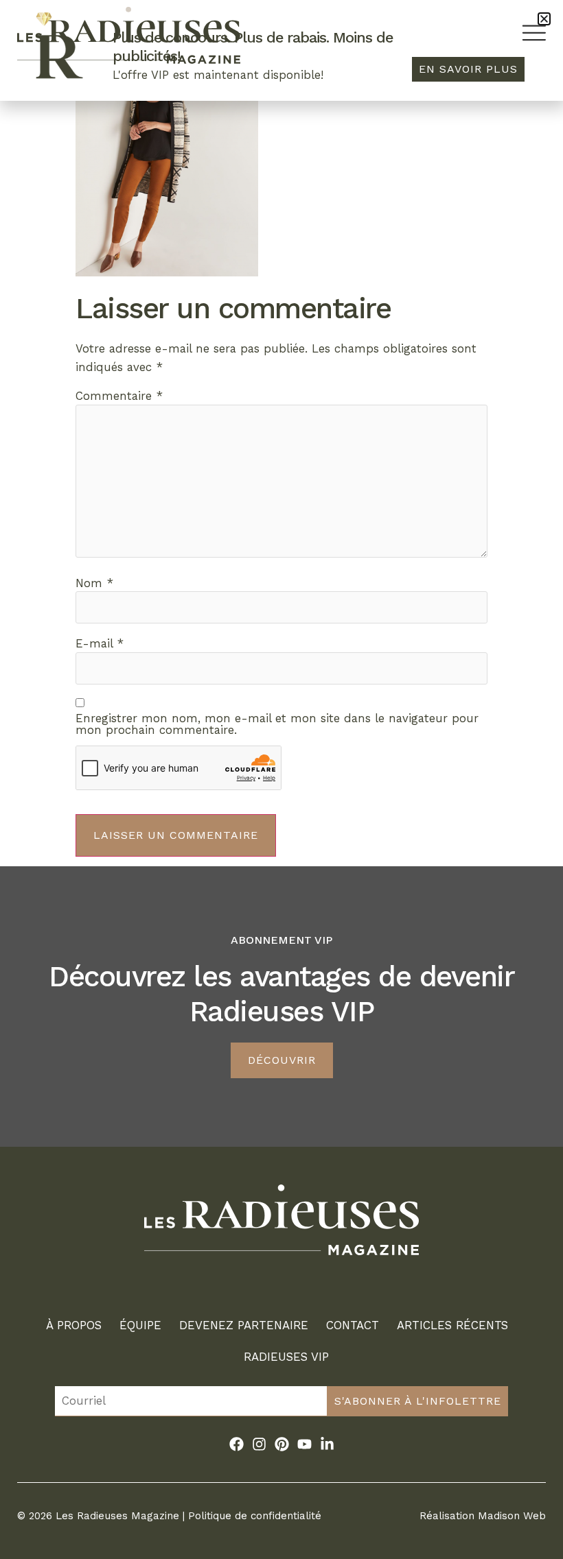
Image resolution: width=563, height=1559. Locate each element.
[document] (281, 779)
